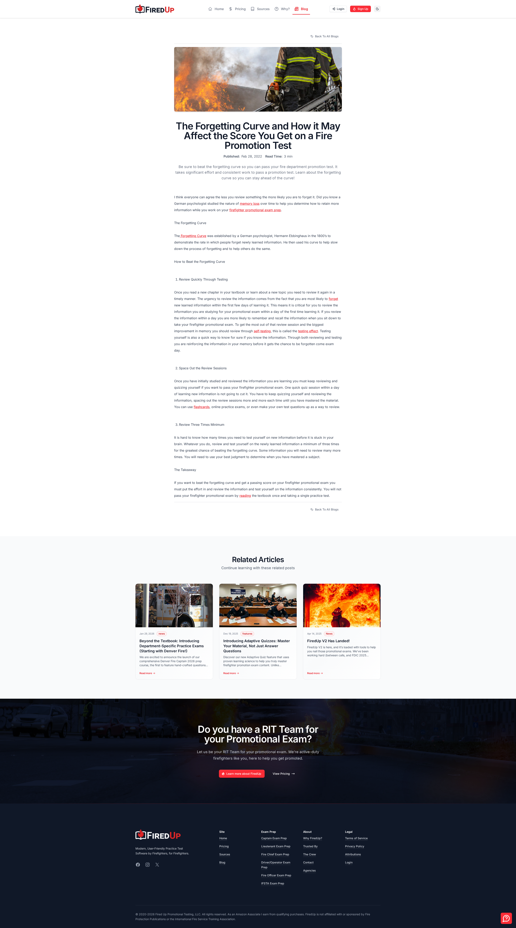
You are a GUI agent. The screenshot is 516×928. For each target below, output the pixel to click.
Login (349, 862)
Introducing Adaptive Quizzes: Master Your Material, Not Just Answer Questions (256, 646)
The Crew (309, 854)
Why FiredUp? (312, 838)
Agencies (309, 870)
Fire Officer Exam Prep (276, 875)
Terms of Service (356, 838)
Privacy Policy (354, 846)
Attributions (353, 854)
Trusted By (310, 846)
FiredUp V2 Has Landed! (328, 641)
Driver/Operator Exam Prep (275, 865)
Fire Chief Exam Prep (275, 854)
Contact (308, 862)
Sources (224, 854)
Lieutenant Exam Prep (275, 846)
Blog (222, 862)
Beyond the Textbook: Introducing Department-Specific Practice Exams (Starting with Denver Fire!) (171, 646)
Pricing (224, 846)
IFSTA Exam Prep (272, 883)
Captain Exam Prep (274, 838)
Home (223, 838)
